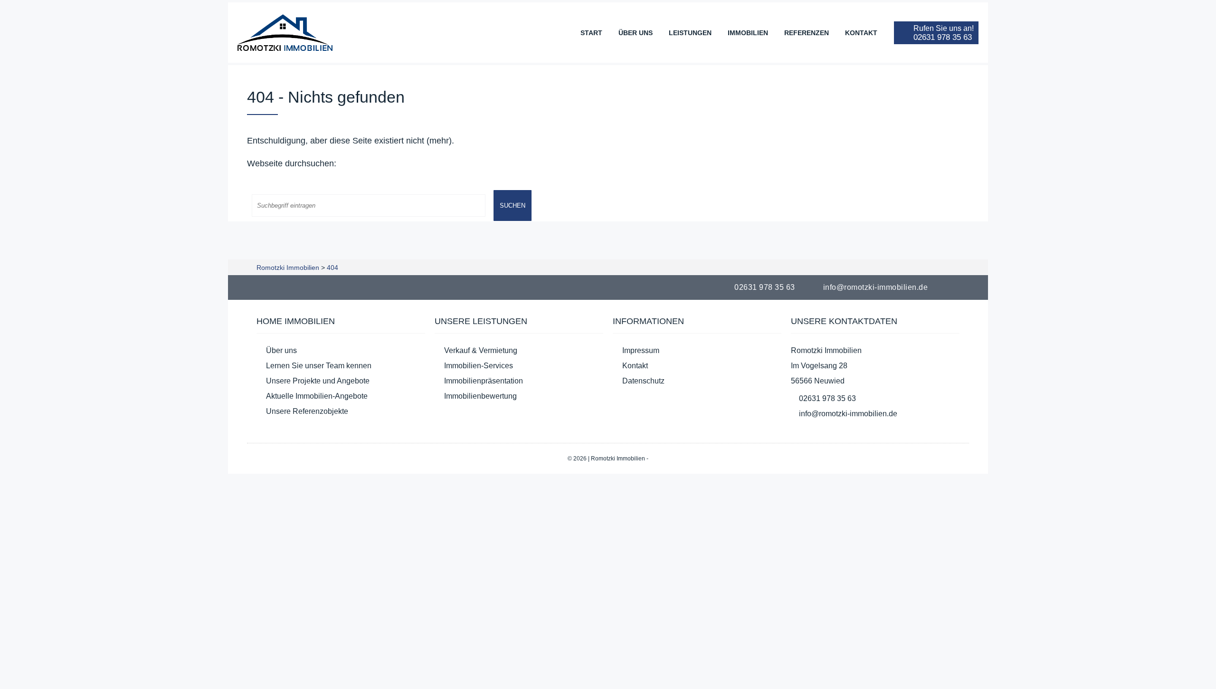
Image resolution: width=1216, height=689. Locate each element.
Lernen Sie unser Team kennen (318, 366)
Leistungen (690, 33)
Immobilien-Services (478, 366)
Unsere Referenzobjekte (307, 411)
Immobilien (748, 33)
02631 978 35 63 (764, 287)
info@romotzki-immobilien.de (875, 287)
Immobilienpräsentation (483, 381)
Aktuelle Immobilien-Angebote (317, 396)
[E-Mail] (963, 287)
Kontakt (861, 33)
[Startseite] (285, 32)
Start (591, 33)
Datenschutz (643, 381)
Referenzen (806, 33)
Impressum (640, 350)
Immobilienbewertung (480, 396)
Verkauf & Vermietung (480, 350)
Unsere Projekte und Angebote (318, 381)
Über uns (635, 33)
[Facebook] (952, 287)
